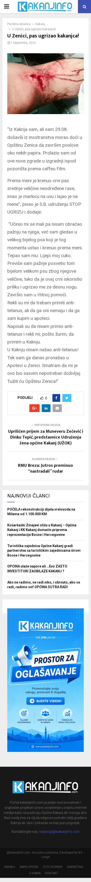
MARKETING (75, 867)
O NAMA (35, 873)
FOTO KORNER (53, 867)
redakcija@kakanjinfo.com (59, 832)
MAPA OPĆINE (29, 867)
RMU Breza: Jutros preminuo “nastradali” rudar (45, 468)
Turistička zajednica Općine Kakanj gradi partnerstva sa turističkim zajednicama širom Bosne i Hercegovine (44, 550)
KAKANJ (9, 867)
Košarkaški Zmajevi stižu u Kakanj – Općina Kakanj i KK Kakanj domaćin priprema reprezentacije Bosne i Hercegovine (41, 530)
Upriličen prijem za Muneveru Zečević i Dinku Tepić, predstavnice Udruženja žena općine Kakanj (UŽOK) (45, 437)
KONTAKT (51, 873)
